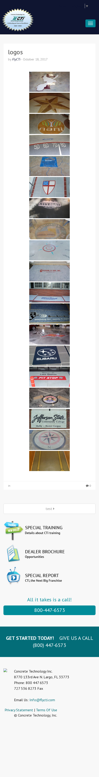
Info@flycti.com (42, 700)
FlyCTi (16, 59)
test (49, 508)
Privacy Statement (19, 710)
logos (15, 52)
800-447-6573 (49, 610)
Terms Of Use (46, 710)
